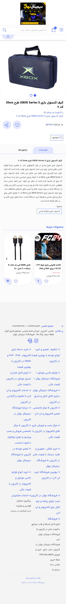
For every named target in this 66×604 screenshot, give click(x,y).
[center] (5, 30)
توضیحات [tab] (43, 150)
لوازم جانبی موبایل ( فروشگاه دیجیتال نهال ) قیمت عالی (47, 378)
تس (58, 539)
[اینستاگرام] (36, 341)
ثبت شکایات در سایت (21, 511)
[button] (59, 259)
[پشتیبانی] (30, 341)
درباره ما (56, 569)
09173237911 (18, 326)
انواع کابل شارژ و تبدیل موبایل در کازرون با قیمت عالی (18, 378)
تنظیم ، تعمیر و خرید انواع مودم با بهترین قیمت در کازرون (45, 355)
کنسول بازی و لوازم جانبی (49, 211)
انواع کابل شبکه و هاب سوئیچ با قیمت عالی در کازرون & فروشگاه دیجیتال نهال (45, 529)
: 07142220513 (40, 326)
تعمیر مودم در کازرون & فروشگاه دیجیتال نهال (21, 454)
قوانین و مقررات (23, 506)
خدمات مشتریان (20, 496)
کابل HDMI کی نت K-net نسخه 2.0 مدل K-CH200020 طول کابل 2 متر (18, 267)
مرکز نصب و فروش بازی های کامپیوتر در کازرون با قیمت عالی (46, 431)
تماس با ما (55, 564)
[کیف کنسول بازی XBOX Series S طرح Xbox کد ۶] (33, 310)
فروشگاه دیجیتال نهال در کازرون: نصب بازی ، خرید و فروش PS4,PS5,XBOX (47, 549)
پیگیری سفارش (23, 501)
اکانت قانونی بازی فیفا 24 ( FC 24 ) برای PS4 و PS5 (48, 266)
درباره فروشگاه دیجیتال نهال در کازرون (21, 414)
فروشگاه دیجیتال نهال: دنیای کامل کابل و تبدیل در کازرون (46, 396)
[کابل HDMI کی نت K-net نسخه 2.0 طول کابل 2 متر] (17, 246)
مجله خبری (55, 560)
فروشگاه (52, 519)
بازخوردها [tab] (22, 150)
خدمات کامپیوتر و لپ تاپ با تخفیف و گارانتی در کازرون (18, 396)
